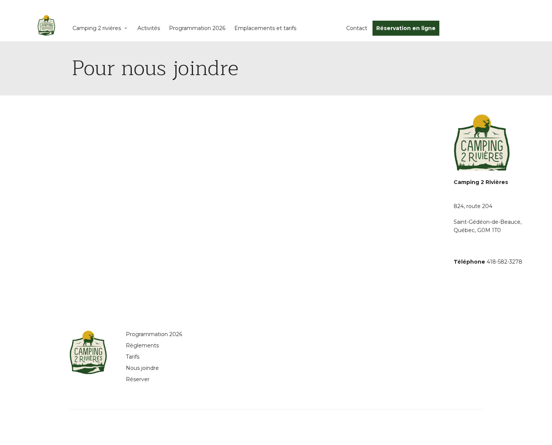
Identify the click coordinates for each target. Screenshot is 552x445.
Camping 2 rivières (96, 28)
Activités (148, 28)
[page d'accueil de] (46, 25)
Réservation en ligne (406, 28)
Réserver (137, 379)
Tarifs (132, 356)
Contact (356, 28)
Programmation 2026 (197, 28)
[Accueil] (88, 352)
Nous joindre (142, 368)
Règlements (142, 345)
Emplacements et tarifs (265, 28)
